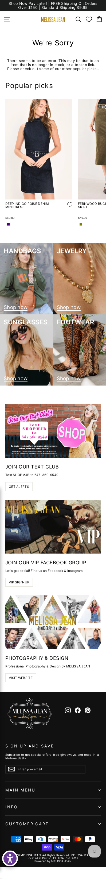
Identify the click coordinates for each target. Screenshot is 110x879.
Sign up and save (29, 746)
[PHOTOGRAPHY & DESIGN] (53, 622)
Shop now (16, 307)
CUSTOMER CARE (27, 824)
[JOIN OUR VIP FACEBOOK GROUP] (53, 527)
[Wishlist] (89, 19)
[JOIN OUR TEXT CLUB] (53, 431)
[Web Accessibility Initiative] (10, 858)
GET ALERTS (19, 487)
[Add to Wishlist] (65, 208)
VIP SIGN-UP (19, 582)
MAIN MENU (20, 790)
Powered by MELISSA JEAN (53, 861)
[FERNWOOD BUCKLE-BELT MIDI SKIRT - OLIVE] (81, 224)
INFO (11, 807)
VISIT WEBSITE (21, 678)
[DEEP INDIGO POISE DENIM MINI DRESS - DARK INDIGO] (8, 224)
